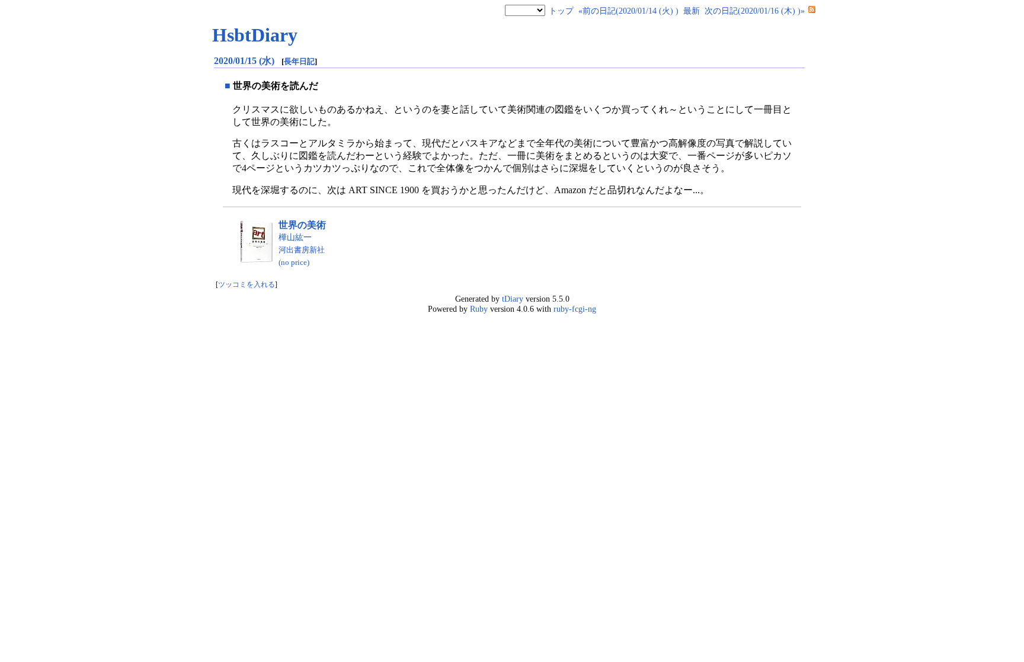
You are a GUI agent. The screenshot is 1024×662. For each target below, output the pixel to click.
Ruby (479, 309)
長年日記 (299, 61)
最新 (691, 10)
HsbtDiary (254, 35)
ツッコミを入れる (246, 285)
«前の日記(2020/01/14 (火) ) (628, 10)
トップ (561, 10)
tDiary (512, 298)
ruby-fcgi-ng (574, 309)
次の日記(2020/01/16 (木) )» (755, 10)
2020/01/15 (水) (245, 61)
